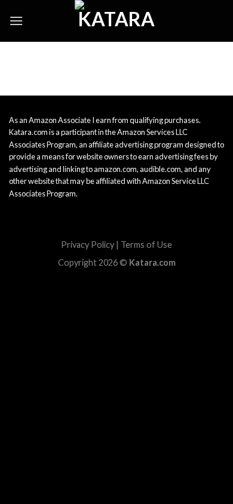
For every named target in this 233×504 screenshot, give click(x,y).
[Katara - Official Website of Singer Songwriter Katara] (116, 21)
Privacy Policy (87, 244)
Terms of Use (146, 244)
